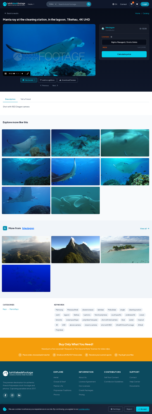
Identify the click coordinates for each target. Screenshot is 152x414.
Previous (45, 85)
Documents (135, 386)
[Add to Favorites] (10, 154)
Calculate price (124, 54)
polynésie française (90, 320)
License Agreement (87, 381)
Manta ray (59, 310)
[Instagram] (12, 395)
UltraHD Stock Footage (125, 325)
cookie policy (84, 409)
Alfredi (140, 325)
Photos (57, 394)
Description (10, 99)
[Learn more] (111, 37)
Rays (5, 309)
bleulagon (110, 27)
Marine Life (58, 386)
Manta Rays (14, 309)
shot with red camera (109, 320)
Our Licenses (84, 386)
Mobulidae (112, 310)
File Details (29, 80)
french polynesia (101, 315)
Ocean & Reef (60, 381)
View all (143, 228)
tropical (141, 320)
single (122, 310)
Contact (123, 4)
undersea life (130, 315)
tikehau (76, 315)
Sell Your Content (111, 377)
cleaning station (135, 310)
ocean (141, 315)
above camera (75, 325)
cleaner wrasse (87, 310)
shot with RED (106, 325)
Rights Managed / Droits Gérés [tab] (124, 42)
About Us (83, 377)
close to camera (91, 325)
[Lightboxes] (137, 4)
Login (144, 4)
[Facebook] (5, 395)
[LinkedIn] (19, 395)
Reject (129, 409)
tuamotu (86, 315)
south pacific (116, 315)
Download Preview (69, 80)
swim (58, 315)
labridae (101, 310)
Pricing (82, 394)
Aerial (56, 377)
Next (54, 85)
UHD (64, 325)
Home (137, 13)
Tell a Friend (26, 99)
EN (116, 4)
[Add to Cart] (5, 154)
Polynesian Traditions (62, 390)
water (131, 320)
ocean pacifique (72, 320)
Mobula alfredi (72, 310)
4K (57, 325)
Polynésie (59, 330)
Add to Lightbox (48, 80)
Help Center (135, 381)
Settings (116, 409)
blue (123, 320)
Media (30, 4)
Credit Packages (86, 390)
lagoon (66, 315)
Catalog (146, 13)
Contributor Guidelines (113, 381)
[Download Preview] (14, 154)
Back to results (12, 13)
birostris (59, 320)
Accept (143, 409)
